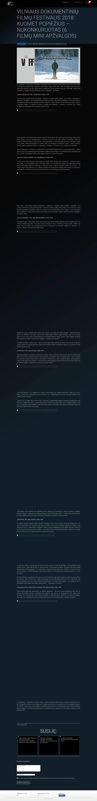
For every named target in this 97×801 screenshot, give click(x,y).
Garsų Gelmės (78, 2)
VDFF (25, 724)
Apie (18, 795)
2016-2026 (43, 793)
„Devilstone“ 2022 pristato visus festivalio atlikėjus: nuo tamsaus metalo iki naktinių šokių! (27, 740)
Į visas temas (22, 43)
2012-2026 (22, 793)
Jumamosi (51, 798)
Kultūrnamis (65, 2)
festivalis (22, 724)
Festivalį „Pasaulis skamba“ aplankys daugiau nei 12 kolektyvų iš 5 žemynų (48, 740)
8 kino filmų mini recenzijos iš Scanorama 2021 (69, 739)
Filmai (56, 43)
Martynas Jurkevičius (38, 43)
